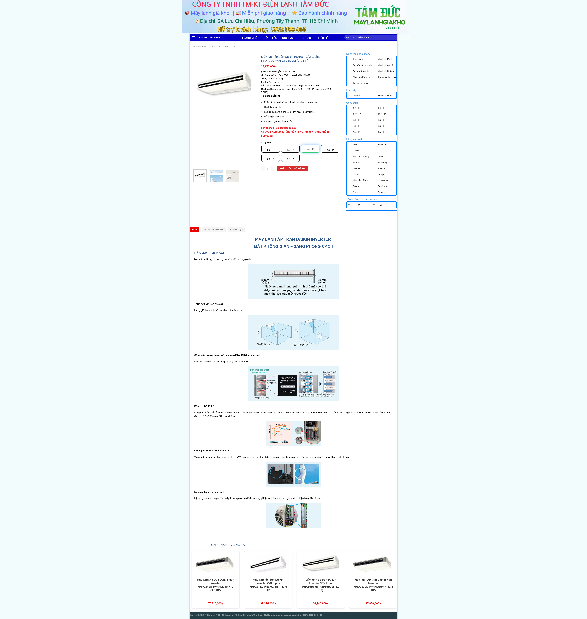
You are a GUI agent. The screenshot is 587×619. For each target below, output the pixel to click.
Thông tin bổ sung (214, 230)
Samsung (382, 162)
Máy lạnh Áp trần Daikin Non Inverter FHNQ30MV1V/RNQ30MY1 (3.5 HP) (373, 585)
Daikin (356, 150)
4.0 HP (330, 149)
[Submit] (408, 37)
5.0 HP (270, 159)
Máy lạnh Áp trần (223, 46)
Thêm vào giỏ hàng (292, 168)
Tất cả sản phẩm (361, 82)
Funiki (356, 174)
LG (379, 150)
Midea (356, 162)
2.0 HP (270, 149)
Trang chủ (249, 38)
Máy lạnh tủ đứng (386, 70)
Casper (381, 192)
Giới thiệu (269, 38)
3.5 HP (381, 125)
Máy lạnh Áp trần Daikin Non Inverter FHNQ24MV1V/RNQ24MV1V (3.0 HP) (215, 585)
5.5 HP (290, 159)
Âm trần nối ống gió (362, 64)
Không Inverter (385, 95)
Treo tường (358, 58)
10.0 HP (382, 114)
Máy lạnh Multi (385, 58)
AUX (355, 144)
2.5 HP (290, 149)
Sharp (381, 174)
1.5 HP (381, 108)
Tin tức (305, 38)
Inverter (356, 95)
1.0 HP (356, 108)
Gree (355, 192)
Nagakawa (383, 180)
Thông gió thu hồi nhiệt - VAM (392, 76)
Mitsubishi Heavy (361, 156)
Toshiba (381, 168)
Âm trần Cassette (361, 70)
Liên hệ (323, 38)
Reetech (357, 186)
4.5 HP (381, 131)
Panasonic (383, 144)
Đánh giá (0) (236, 230)
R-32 (380, 204)
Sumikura (382, 186)
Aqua (380, 156)
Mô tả (195, 230)
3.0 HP (356, 125)
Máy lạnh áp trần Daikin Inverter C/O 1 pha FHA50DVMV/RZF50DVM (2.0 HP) (320, 585)
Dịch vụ (287, 38)
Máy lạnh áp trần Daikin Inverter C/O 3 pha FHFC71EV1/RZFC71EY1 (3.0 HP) (268, 585)
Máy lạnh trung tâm (362, 76)
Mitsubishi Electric (361, 180)
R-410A (356, 204)
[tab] (195, 229)
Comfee (356, 168)
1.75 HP (357, 114)
